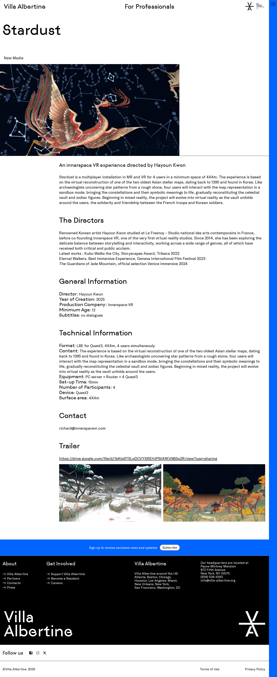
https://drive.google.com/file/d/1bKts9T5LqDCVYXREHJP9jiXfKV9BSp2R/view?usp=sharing (138, 458)
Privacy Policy (255, 669)
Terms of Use (209, 669)
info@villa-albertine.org (218, 580)
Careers (57, 583)
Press (11, 587)
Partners (13, 578)
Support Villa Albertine (68, 574)
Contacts (14, 583)
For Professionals (149, 6)
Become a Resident (65, 578)
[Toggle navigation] (273, 4)
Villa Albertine (25, 6)
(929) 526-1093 (212, 577)
